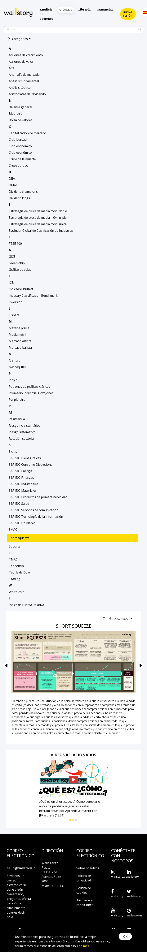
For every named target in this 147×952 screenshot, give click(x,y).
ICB (11, 282)
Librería (84, 9)
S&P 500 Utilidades (22, 523)
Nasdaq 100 (17, 367)
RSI (11, 412)
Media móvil (17, 334)
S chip (13, 451)
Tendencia (16, 566)
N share (14, 360)
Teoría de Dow (19, 572)
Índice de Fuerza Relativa (26, 605)
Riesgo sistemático (22, 432)
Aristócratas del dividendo (27, 94)
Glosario (65, 9)
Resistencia (17, 419)
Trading (14, 579)
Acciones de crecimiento (26, 55)
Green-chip (17, 263)
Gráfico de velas (20, 269)
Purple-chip (17, 399)
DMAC (13, 185)
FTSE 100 (15, 243)
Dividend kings (19, 198)
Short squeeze (19, 538)
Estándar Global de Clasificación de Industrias (41, 230)
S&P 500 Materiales (23, 490)
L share (14, 315)
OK (125, 936)
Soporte (14, 546)
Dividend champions (23, 191)
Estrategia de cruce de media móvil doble (38, 211)
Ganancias (105, 9)
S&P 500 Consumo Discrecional (31, 464)
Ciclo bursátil (18, 139)
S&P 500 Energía (20, 471)
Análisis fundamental (24, 81)
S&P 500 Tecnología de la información (36, 516)
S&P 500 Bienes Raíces (25, 458)
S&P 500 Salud (19, 503)
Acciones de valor (21, 61)
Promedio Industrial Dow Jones (31, 393)
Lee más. (83, 946)
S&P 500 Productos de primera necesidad (38, 497)
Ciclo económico (20, 146)
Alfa (11, 68)
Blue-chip (15, 113)
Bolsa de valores (20, 120)
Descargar (122, 619)
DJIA (12, 178)
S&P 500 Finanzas (21, 477)
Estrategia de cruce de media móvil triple (38, 217)
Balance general (20, 107)
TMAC (13, 559)
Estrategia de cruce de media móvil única (38, 224)
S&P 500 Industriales (23, 484)
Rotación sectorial (21, 438)
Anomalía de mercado (24, 74)
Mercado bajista (20, 347)
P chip (13, 380)
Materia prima (19, 328)
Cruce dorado (18, 165)
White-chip (16, 592)
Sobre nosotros (87, 868)
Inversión (15, 302)
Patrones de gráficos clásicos (29, 386)
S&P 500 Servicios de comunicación (33, 510)
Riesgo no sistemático (24, 425)
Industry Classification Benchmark (33, 295)
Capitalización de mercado (27, 133)
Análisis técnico (20, 87)
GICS (12, 256)
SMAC (13, 529)
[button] (70, 820)
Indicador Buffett (21, 289)
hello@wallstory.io (21, 868)
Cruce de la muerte (22, 159)
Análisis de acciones (46, 13)
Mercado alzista (20, 341)
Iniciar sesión (127, 14)
